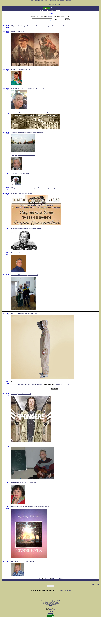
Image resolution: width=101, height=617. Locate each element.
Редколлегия (39, 596)
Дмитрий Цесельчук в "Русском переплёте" (23, 155)
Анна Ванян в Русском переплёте (20, 173)
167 (54, 578)
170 (60, 578)
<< (39, 578)
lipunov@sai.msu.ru (66, 590)
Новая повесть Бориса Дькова (19, 252)
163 (45, 578)
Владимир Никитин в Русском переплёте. (22, 69)
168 (56, 578)
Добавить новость (94, 584)
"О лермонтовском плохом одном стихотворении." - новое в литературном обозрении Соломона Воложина (40, 188)
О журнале (44, 596)
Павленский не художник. (63, 384)
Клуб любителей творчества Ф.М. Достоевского (50, 601)
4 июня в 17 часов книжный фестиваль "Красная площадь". (27, 132)
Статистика (57, 596)
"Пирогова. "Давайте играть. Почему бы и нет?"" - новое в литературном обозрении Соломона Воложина (40, 26)
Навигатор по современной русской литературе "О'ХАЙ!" (50, 600)
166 (52, 578)
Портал (31, 0)
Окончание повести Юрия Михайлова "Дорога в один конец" (28, 88)
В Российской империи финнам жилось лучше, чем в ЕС (26, 228)
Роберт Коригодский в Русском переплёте (22, 561)
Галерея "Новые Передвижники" (50, 604)
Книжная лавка (55, 0)
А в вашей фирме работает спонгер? (21, 394)
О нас (41, 0)
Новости (50, 0)
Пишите (45, 0)
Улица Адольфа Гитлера (17, 31)
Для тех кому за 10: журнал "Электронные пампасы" (50, 603)
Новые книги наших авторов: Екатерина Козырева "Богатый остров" (30, 506)
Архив (51, 596)
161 (41, 578)
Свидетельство (48, 16)
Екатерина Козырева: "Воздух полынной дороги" (24, 482)
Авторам (47, 596)
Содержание (37, 0)
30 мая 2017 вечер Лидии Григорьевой (21, 193)
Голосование (62, 0)
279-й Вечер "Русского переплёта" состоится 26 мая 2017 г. (27, 445)
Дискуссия (68, 0)
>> (62, 578)
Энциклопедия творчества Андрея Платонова (50, 602)
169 (58, 578)
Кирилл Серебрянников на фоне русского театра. (24, 313)
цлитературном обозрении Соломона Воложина (29, 384)
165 (49, 578)
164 (47, 578)
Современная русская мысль (50, 599)
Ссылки (54, 596)
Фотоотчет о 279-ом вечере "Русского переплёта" (24, 275)
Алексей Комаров (52, 609)
